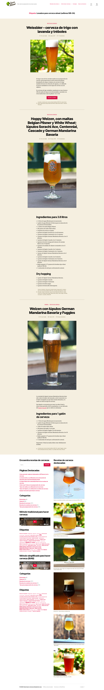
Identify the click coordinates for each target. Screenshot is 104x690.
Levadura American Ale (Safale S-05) (29, 536)
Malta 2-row (51, 449)
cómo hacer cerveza (34, 535)
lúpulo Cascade (42, 408)
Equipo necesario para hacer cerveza (30, 490)
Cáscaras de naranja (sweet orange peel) (54, 289)
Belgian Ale (30, 533)
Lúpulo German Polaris (34, 540)
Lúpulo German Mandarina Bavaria (56, 292)
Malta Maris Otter (32, 545)
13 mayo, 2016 (53, 138)
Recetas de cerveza (54, 4)
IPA (40, 535)
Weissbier (40, 104)
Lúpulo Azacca (41, 538)
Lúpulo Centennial (45, 292)
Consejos (75, 4)
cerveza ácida (27, 535)
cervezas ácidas (22, 535)
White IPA (49, 294)
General (47, 304)
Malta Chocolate (45, 544)
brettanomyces (39, 533)
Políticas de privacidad (48, 687)
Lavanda (39, 102)
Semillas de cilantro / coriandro (26, 551)
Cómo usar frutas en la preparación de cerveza (32, 485)
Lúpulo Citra (43, 539)
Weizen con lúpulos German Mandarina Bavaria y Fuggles (52, 311)
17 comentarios (61, 35)
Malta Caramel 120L (31, 544)
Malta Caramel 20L (43, 542)
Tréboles (65, 103)
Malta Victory (38, 548)
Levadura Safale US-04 (42, 536)
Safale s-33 (35, 549)
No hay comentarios (61, 316)
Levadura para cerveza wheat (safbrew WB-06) (51, 102)
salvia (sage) (61, 293)
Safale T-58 (40, 549)
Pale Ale (31, 549)
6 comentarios (62, 138)
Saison (45, 549)
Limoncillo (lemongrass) (58, 290)
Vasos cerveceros (82, 4)
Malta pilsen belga (44, 103)
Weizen (63, 449)
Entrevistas (23, 499)
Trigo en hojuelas (36, 551)
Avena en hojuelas (41, 289)
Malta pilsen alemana (26, 546)
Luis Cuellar (44, 35)
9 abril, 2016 (51, 316)
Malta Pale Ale (45, 545)
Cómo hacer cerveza (65, 4)
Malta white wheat (59, 103)
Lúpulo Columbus (24, 540)
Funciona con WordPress (59, 687)
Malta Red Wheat (51, 103)
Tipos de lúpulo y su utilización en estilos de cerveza (34, 488)
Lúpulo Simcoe (22, 542)
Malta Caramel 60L (24, 544)
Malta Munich (39, 545)
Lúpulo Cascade (23, 539)
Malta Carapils (38, 544)
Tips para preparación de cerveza (29, 507)
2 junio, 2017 (52, 35)
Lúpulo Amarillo (35, 538)
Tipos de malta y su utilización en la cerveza (31, 487)
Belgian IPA (34, 533)
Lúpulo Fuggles (60, 448)
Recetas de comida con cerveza (28, 505)
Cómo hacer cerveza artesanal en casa (32, 687)
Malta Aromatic (37, 542)
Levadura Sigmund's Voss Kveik (25, 538)
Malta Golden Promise (23, 545)
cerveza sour (44, 533)
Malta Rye (31, 548)
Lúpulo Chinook (37, 539)
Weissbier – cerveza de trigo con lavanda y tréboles (52, 29)
